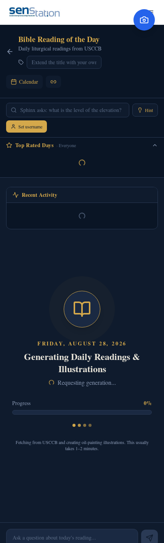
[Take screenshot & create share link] (144, 20)
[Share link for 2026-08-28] (53, 82)
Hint (149, 110)
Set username (30, 126)
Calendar (28, 81)
